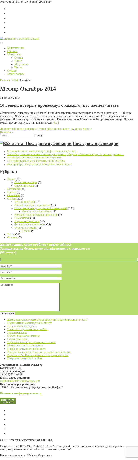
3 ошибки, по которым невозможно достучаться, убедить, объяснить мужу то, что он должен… (65, 154)
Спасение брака (24, 185)
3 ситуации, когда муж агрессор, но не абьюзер (36, 160)
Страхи (26, 230)
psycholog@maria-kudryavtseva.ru (20, 380)
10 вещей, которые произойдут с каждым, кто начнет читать (59, 105)
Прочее (11, 192)
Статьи (18, 57)
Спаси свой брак (17, 339)
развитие (67, 128)
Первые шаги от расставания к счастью (31, 342)
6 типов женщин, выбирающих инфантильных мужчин (41, 151)
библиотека (54, 128)
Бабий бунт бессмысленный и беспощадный (34, 157)
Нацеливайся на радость (22, 326)
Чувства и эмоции (25, 227)
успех (78, 128)
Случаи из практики (26, 221)
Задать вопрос (15, 73)
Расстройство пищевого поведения (36, 214)
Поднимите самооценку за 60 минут (29, 322)
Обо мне (12, 51)
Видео (18, 60)
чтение (87, 128)
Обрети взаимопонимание (23, 335)
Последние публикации (95, 143)
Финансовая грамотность (29, 224)
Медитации (21, 64)
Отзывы (12, 70)
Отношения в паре (25, 182)
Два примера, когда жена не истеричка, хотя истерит (39, 164)
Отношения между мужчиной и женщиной (40, 208)
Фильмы (12, 237)
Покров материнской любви (24, 358)
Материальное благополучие (25, 345)
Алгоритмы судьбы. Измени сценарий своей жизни (39, 352)
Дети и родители (24, 201)
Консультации (15, 47)
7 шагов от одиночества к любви (27, 329)
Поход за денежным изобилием (26, 348)
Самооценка (21, 217)
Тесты (18, 67)
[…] (56, 122)
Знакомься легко (17, 332)
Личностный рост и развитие (18, 128)
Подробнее (6, 131)
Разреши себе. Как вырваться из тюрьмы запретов (37, 355)
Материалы (14, 54)
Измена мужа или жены (36, 211)
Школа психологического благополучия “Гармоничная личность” (47, 319)
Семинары (13, 195)
